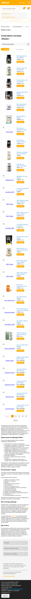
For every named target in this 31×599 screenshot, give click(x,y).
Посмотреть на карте (9, 576)
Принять (5, 595)
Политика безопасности (15, 589)
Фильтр (6, 49)
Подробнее (20, 62)
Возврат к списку (6, 29)
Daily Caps (26, 507)
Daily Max (14, 516)
